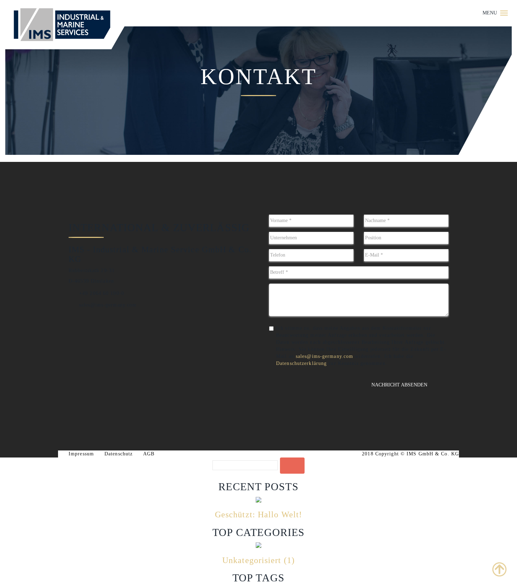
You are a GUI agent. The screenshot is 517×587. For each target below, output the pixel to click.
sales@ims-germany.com (324, 356)
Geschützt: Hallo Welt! (258, 514)
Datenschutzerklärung (301, 363)
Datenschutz (118, 453)
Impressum (81, 453)
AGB (148, 453)
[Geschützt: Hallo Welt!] (258, 499)
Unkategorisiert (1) (258, 560)
